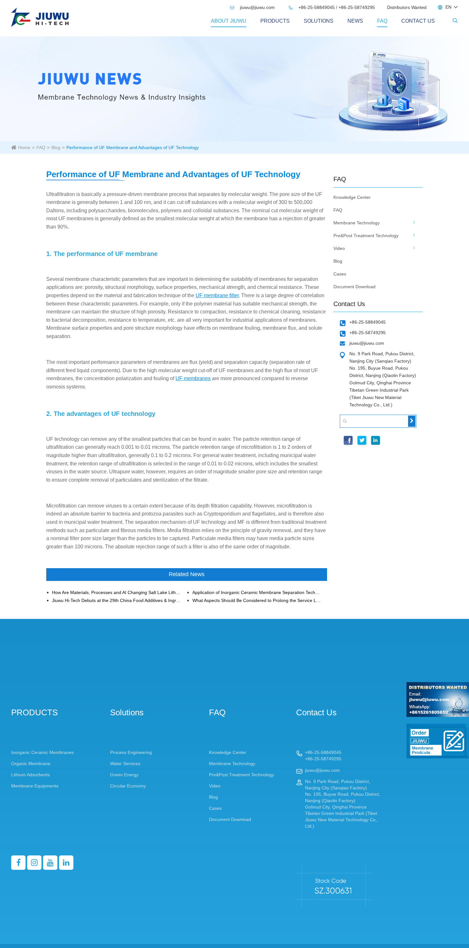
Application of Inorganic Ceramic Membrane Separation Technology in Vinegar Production (257, 592)
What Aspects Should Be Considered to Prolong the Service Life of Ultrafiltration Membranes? (257, 600)
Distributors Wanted (407, 7)
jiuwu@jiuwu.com (253, 7)
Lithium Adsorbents (30, 774)
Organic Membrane (30, 763)
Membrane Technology (356, 222)
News (355, 21)
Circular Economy (128, 785)
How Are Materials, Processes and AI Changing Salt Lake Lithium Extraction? (116, 592)
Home (24, 147)
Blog (55, 147)
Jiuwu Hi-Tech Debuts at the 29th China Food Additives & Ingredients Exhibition (116, 600)
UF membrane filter (217, 295)
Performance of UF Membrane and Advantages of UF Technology (132, 147)
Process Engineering (131, 752)
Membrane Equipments (34, 785)
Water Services (125, 763)
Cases (339, 273)
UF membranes (193, 378)
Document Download (354, 286)
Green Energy (124, 774)
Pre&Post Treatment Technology (365, 235)
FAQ (382, 21)
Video (339, 248)
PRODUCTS (275, 21)
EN (448, 7)
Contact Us (418, 21)
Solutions (318, 21)
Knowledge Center (352, 197)
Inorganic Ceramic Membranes (42, 752)
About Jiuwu (228, 21)
